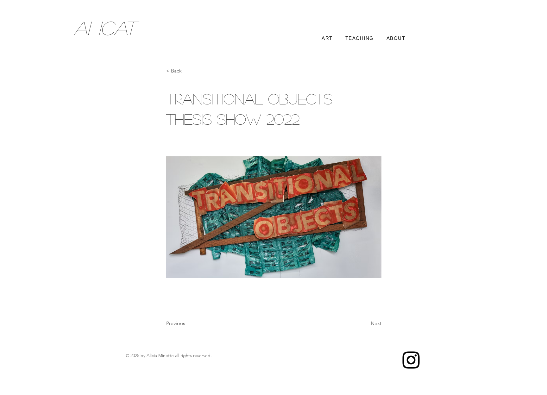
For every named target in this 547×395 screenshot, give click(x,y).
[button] (187, 71)
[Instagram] (411, 360)
